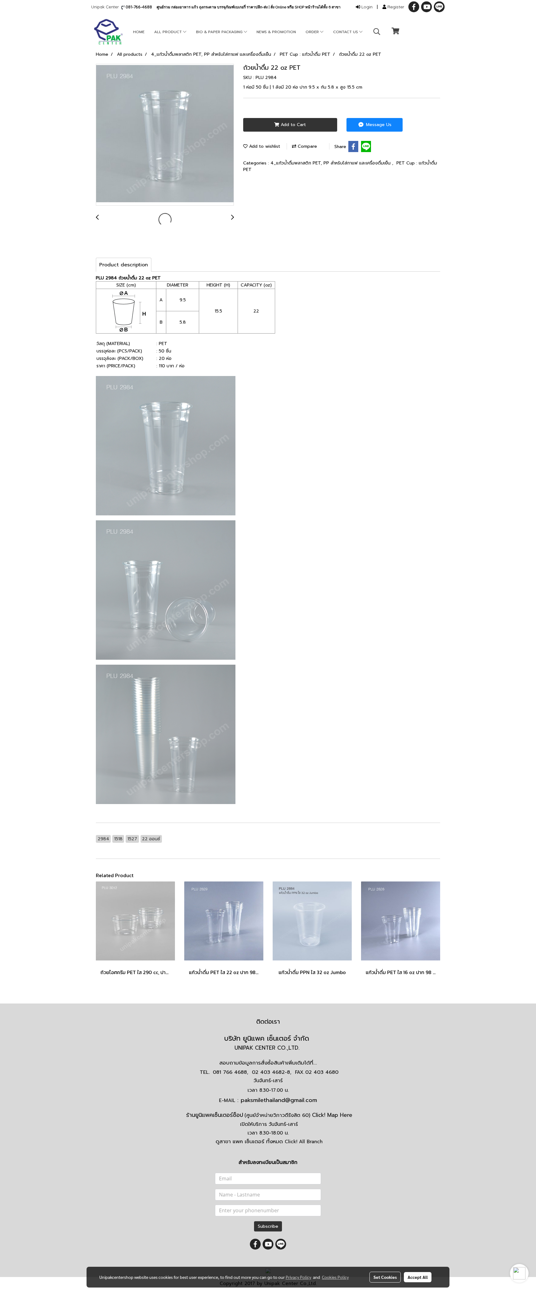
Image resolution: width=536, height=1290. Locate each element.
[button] (377, 31)
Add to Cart (292, 124)
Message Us (377, 124)
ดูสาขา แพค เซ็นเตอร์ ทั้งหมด (269, 1141)
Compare (306, 146)
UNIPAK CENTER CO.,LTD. (268, 1048)
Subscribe (268, 1226)
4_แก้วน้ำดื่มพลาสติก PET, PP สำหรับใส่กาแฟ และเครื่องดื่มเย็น (331, 163)
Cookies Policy (335, 1277)
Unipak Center (106, 6)
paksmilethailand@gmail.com (279, 1100)
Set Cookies (385, 1277)
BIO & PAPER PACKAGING (220, 32)
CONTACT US (346, 32)
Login (366, 7)
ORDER (313, 32)
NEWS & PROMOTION (276, 32)
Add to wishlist (264, 146)
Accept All (418, 1277)
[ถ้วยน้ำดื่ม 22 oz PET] (165, 135)
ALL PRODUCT (168, 32)
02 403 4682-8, (271, 1072)
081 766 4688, (230, 1072)
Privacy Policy (298, 1277)
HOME (139, 32)
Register (395, 7)
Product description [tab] (123, 265)
